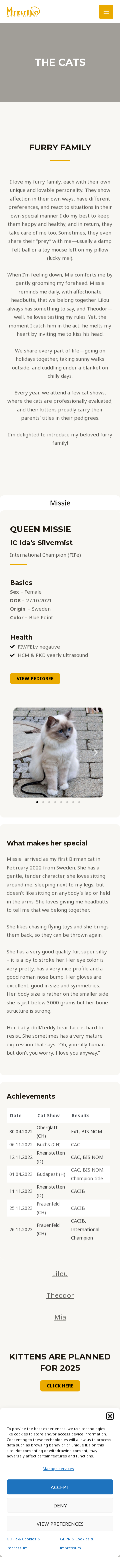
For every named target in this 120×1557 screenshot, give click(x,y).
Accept (60, 1487)
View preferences (60, 1523)
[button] (110, 1416)
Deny (60, 1505)
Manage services (58, 1468)
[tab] (60, 502)
